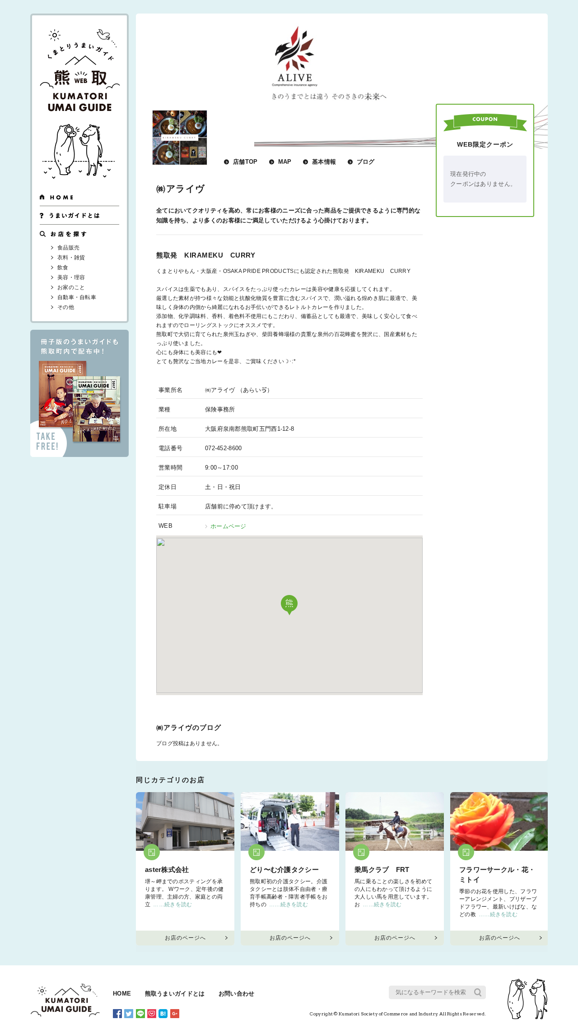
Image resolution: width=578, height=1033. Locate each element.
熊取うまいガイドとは (175, 994)
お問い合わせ (237, 994)
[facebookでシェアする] (117, 1013)
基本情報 (324, 161)
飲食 (63, 267)
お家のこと (71, 287)
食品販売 (68, 247)
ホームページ (228, 526)
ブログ (366, 161)
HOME (122, 994)
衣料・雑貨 (71, 257)
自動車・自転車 (76, 297)
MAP (285, 161)
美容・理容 (71, 277)
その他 (65, 307)
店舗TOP (245, 161)
